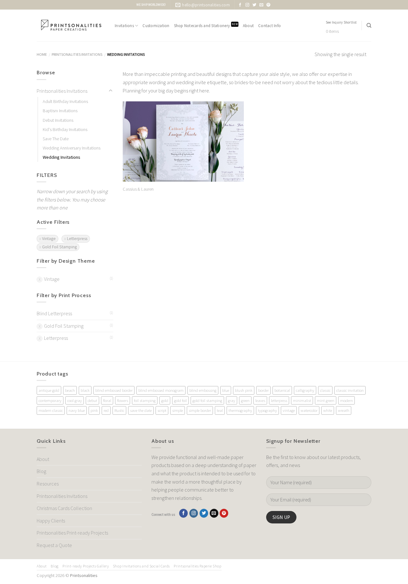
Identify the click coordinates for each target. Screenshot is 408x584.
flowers (122, 400)
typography (267, 410)
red (106, 410)
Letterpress (77, 238)
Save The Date (56, 139)
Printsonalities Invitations (77, 54)
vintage (289, 410)
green (245, 400)
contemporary (50, 400)
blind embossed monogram (161, 390)
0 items (332, 31)
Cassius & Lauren (138, 189)
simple (177, 410)
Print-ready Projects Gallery (85, 566)
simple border (200, 410)
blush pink (243, 390)
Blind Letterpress (54, 313)
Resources (48, 483)
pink (94, 410)
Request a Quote (54, 545)
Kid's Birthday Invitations (65, 129)
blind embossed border (114, 390)
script (161, 410)
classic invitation (350, 390)
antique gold (49, 390)
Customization (155, 25)
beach (70, 390)
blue (225, 390)
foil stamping (145, 400)
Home (42, 54)
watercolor (309, 410)
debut (92, 400)
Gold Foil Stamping (59, 247)
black (85, 390)
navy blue (77, 410)
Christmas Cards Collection (64, 508)
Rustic (119, 410)
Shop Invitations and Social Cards (141, 566)
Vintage (49, 238)
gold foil (180, 400)
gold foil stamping (207, 400)
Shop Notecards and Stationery (206, 25)
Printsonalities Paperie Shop (197, 566)
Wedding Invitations (61, 157)
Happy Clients (51, 520)
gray (231, 400)
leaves (260, 400)
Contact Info (269, 25)
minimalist (302, 400)
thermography (240, 410)
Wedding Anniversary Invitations (71, 148)
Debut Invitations (58, 120)
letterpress (279, 400)
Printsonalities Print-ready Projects (72, 532)
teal (220, 410)
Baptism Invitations (60, 110)
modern (346, 400)
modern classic (51, 410)
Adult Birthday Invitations (65, 101)
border (263, 390)
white (327, 410)
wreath (343, 410)
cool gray (74, 400)
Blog (41, 471)
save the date (141, 410)
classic (325, 390)
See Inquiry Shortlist (341, 22)
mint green (325, 400)
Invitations (124, 25)
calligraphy (305, 390)
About (248, 25)
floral (107, 400)
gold (164, 400)
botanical (282, 390)
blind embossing (202, 390)
